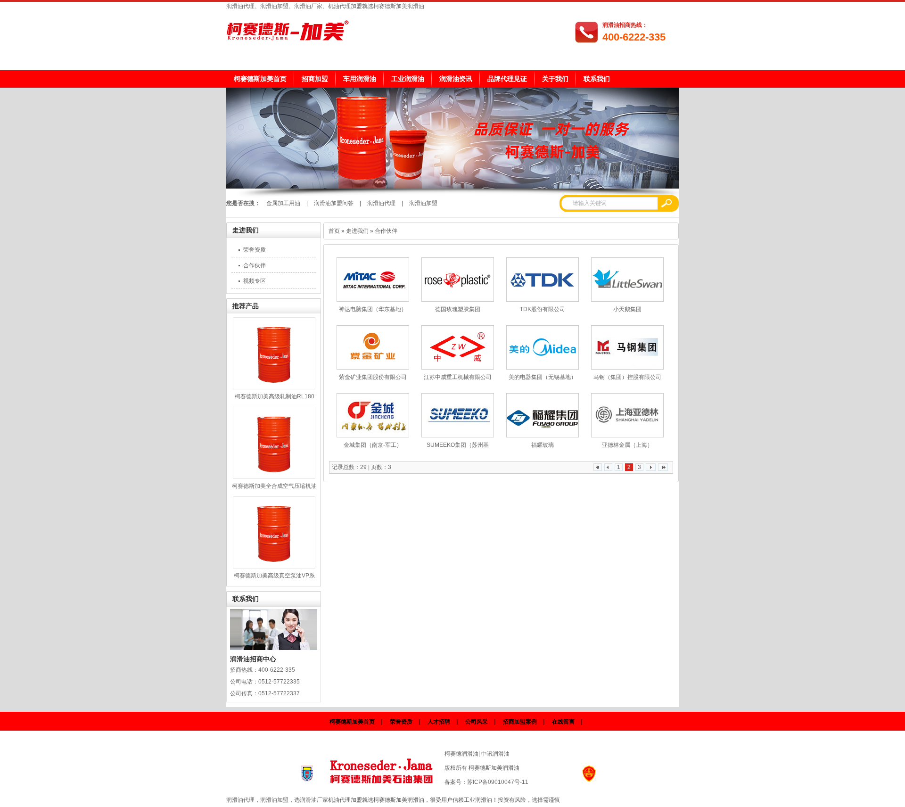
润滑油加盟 (423, 203)
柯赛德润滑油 (461, 753)
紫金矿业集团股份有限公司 (373, 377)
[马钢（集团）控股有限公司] (627, 347)
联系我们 (597, 78)
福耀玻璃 (542, 445)
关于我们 (555, 78)
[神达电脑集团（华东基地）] (373, 279)
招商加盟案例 (520, 721)
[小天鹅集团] (627, 279)
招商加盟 (315, 78)
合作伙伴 (254, 265)
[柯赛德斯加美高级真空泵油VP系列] (274, 532)
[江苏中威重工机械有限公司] (457, 347)
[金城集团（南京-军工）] (373, 415)
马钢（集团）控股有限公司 (627, 377)
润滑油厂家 (314, 800)
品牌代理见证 (507, 78)
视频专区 (254, 281)
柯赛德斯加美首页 (260, 78)
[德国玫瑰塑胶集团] (457, 279)
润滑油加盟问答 (334, 203)
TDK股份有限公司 (542, 309)
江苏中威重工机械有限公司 (458, 377)
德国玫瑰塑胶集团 (457, 309)
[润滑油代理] (383, 768)
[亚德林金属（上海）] (627, 415)
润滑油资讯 (455, 78)
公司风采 (476, 721)
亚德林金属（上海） (627, 445)
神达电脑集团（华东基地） (373, 309)
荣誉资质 (254, 250)
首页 (334, 231)
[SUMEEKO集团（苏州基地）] (457, 415)
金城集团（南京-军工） (373, 445)
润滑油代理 (381, 203)
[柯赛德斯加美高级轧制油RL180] (274, 353)
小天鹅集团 (627, 309)
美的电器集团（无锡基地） (542, 377)
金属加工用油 (283, 203)
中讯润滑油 (495, 753)
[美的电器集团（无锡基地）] (542, 347)
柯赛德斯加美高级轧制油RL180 (274, 396)
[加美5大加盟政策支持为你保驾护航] (452, 186)
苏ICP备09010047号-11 (497, 782)
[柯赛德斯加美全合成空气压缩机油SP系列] (274, 443)
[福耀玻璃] (542, 415)
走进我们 (245, 230)
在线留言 (563, 721)
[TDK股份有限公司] (542, 279)
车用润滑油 (359, 78)
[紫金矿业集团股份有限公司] (373, 347)
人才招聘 (439, 721)
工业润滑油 (407, 78)
